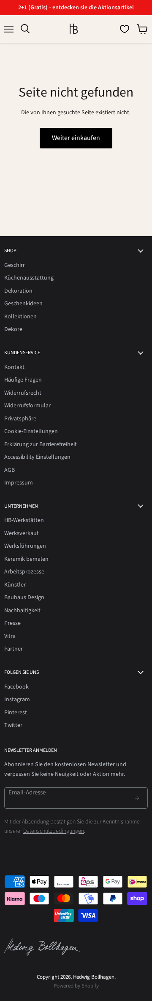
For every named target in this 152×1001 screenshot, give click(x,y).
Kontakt (14, 367)
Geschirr (14, 265)
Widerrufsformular (27, 405)
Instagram (17, 699)
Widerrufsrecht (22, 393)
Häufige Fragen (23, 380)
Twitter (13, 725)
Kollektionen (20, 316)
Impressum (18, 483)
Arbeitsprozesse (24, 572)
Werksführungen (25, 546)
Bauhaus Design (24, 597)
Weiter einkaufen (76, 138)
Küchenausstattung (29, 278)
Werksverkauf (21, 533)
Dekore (13, 329)
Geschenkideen (23, 303)
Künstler (15, 585)
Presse (12, 623)
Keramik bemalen (26, 559)
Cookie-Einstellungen (31, 431)
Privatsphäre (20, 418)
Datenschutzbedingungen (53, 831)
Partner (13, 649)
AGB (9, 470)
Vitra (10, 636)
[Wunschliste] (124, 29)
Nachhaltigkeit (22, 610)
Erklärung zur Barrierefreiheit (40, 444)
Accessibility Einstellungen (37, 457)
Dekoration (18, 291)
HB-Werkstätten (24, 520)
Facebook (16, 687)
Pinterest (15, 712)
